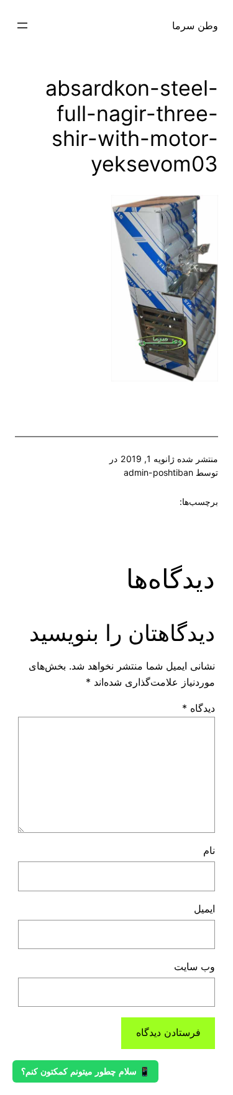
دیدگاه (198, 708)
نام (209, 850)
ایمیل (204, 908)
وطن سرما (195, 25)
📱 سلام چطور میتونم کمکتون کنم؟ (85, 1071)
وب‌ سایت (194, 966)
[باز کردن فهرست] (22, 25)
